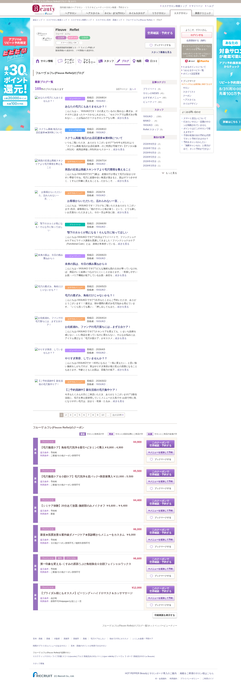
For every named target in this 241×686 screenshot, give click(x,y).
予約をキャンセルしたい (194, 142)
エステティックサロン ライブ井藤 (47, 656)
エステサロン (181, 13)
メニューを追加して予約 (161, 452)
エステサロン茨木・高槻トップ (109, 20)
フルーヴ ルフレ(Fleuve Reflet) (139, 20)
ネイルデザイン (190, 103)
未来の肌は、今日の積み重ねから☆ (86, 263)
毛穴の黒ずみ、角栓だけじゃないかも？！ (90, 295)
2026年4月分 (152, 161)
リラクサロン (159, 13)
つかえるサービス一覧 (193, 70)
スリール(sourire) (69, 656)
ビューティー (153, 102)
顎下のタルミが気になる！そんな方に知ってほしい (96, 232)
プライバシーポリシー (189, 679)
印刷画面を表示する (165, 615)
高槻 (48, 639)
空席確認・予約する (160, 32)
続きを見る (123, 118)
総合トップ (37, 20)
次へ (132, 89)
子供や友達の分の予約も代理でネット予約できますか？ (196, 137)
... (108, 415)
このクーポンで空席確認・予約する (160, 444)
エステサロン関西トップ (81, 20)
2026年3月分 (152, 165)
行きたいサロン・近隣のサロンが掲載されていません (196, 123)
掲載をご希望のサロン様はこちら (197, 673)
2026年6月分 (152, 152)
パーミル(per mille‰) (105, 656)
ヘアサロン (70, 13)
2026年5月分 (152, 157)
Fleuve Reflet (67, 30)
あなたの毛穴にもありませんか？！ (86, 106)
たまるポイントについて (194, 67)
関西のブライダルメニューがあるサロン (50, 646)
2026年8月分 (152, 144)
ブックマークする (162, 45)
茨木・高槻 (37, 639)
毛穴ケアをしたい (98, 639)
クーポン (187, 95)
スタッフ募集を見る (161, 52)
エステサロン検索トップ (174, 6)
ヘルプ (210, 6)
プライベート (152, 89)
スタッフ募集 (38, 663)
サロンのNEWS (154, 93)
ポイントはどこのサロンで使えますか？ (196, 130)
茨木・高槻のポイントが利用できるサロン (89, 646)
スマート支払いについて (194, 118)
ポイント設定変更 (191, 73)
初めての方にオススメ (119, 639)
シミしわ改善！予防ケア (142, 639)
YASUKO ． (102, 101)
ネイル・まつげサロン (114, 13)
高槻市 (66, 639)
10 (102, 415)
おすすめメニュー (155, 97)
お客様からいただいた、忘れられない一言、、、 (95, 200)
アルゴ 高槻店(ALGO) (86, 656)
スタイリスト (189, 91)
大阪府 (57, 639)
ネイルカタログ (137, 13)
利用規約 (173, 679)
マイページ (197, 6)
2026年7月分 (152, 148)
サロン (186, 88)
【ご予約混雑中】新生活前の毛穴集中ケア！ (91, 389)
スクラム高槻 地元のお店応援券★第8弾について (94, 137)
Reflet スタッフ (153, 129)
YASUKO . (151, 125)
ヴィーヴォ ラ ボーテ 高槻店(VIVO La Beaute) (135, 656)
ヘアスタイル (93, 13)
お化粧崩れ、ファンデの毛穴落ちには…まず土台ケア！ (98, 326)
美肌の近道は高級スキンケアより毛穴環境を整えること (98, 169)
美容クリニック (203, 13)
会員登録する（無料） (196, 40)
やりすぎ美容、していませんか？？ (86, 358)
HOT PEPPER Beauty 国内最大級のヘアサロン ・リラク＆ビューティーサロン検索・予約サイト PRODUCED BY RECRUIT (44, 10)
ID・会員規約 (160, 679)
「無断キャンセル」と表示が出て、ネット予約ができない (196, 147)
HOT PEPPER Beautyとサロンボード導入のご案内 (151, 673)
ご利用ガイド (208, 679)
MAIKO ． (150, 120)
